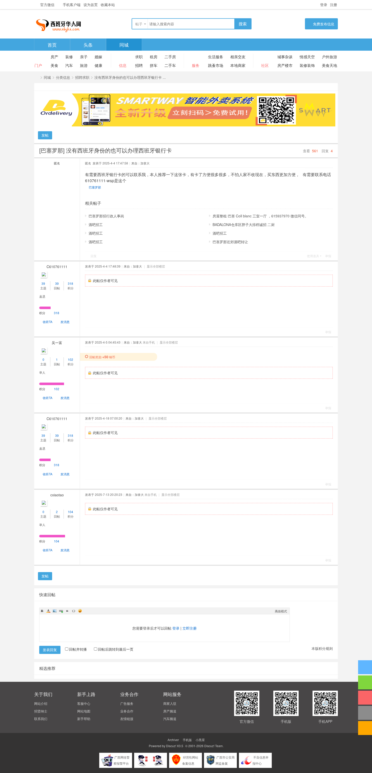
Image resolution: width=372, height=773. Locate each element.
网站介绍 (40, 703)
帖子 (138, 23)
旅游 (84, 65)
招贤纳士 (40, 711)
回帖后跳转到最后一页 (115, 649)
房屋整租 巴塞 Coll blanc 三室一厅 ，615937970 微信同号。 (260, 215)
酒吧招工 (96, 224)
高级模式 (281, 611)
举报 (328, 256)
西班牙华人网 (36, 77)
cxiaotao (57, 494)
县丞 (42, 296)
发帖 (45, 135)
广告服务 (126, 703)
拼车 (153, 65)
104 (70, 512)
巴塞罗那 (95, 187)
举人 (42, 372)
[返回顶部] (365, 713)
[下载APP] (365, 698)
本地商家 (237, 65)
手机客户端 (71, 4)
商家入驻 (169, 703)
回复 (94, 256)
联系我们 (40, 718)
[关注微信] (365, 682)
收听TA (47, 321)
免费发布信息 (323, 23)
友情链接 (126, 718)
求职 (139, 56)
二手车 (170, 65)
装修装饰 (307, 65)
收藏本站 (108, 4)
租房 (153, 56)
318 (70, 283)
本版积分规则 (322, 648)
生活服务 (215, 56)
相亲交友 (237, 56)
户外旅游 (329, 56)
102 (70, 359)
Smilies (79, 610)
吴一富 (57, 342)
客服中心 (83, 703)
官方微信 (47, 4)
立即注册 (189, 628)
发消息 (65, 321)
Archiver (173, 740)
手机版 (187, 740)
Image (54, 610)
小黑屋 (200, 740)
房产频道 (169, 711)
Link (61, 610)
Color (48, 610)
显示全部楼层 (156, 266)
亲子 (84, 56)
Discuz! (171, 746)
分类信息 (63, 77)
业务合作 (126, 711)
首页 (52, 44)
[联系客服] (365, 667)
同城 (124, 44)
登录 (323, 4)
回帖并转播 (78, 649)
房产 (54, 56)
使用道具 (313, 256)
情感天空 (307, 56)
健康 (98, 65)
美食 (54, 65)
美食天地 (329, 65)
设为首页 (91, 4)
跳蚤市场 (215, 65)
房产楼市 (285, 65)
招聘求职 (82, 77)
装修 (69, 56)
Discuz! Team (213, 746)
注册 (333, 4)
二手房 (170, 56)
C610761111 (57, 266)
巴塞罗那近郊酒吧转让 (230, 241)
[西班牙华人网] (60, 24)
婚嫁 (98, 56)
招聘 (139, 65)
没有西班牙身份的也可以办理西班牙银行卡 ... (130, 77)
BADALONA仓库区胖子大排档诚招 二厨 (244, 224)
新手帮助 (83, 718)
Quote (67, 610)
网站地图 (83, 711)
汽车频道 (169, 718)
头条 (88, 44)
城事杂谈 (285, 56)
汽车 (69, 65)
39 (43, 283)
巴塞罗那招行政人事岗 (106, 215)
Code (73, 610)
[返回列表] (365, 728)
